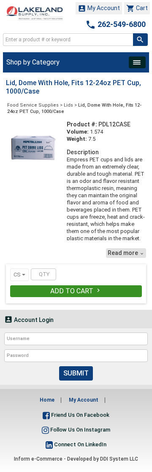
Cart (137, 8)
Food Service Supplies (33, 105)
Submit (76, 373)
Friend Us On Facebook (79, 415)
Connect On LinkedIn (79, 444)
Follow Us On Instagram (79, 429)
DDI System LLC (119, 459)
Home (47, 400)
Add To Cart (76, 291)
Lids (68, 105)
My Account (99, 8)
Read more (126, 252)
